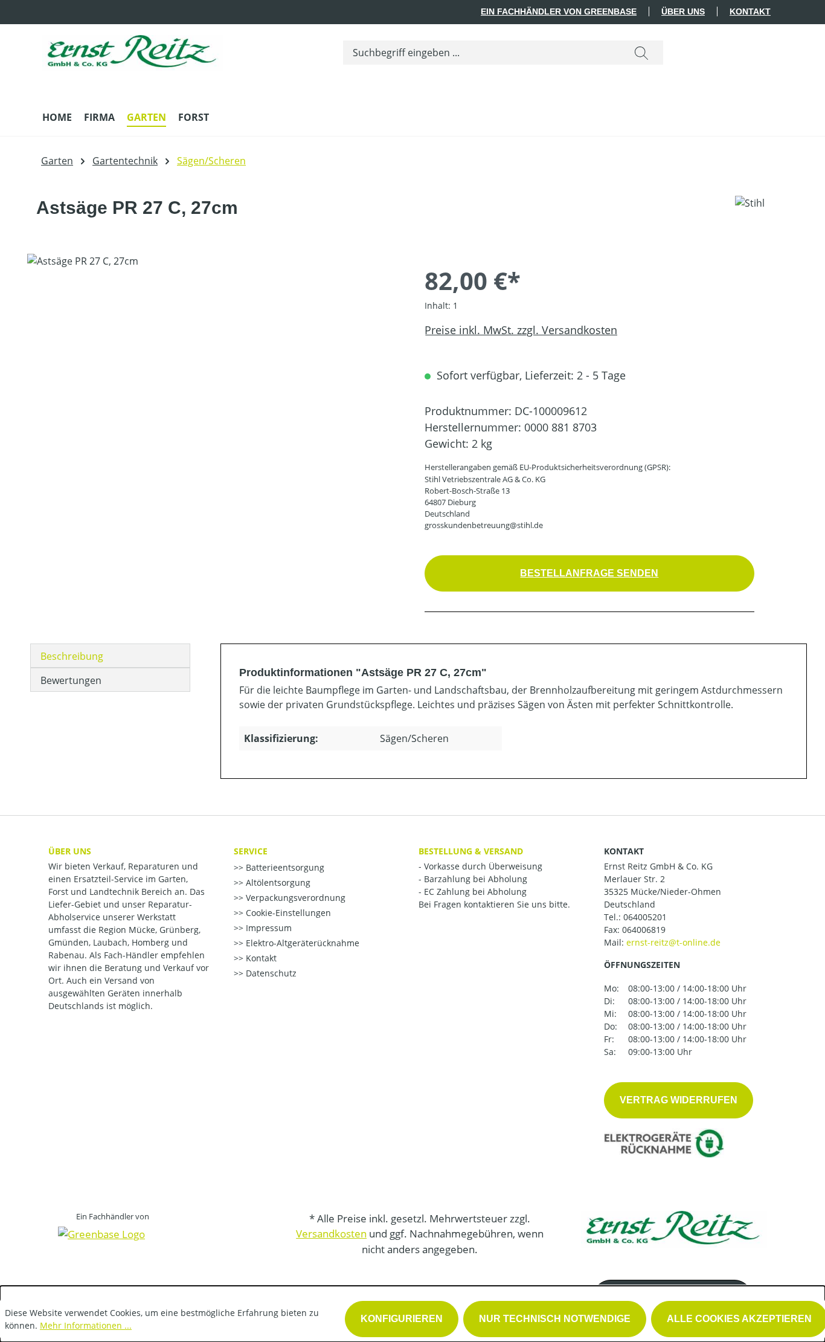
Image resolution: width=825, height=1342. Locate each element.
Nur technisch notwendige (555, 1319)
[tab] (110, 656)
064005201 (645, 917)
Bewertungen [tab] (70, 680)
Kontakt (750, 11)
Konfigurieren (402, 1319)
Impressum (267, 928)
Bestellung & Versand (471, 851)
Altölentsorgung (276, 882)
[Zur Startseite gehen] (132, 50)
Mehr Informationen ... (86, 1325)
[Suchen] (641, 52)
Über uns (683, 11)
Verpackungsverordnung (294, 897)
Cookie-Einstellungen (287, 912)
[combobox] (481, 52)
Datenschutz (270, 973)
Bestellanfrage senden (589, 573)
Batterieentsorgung (283, 867)
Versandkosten (331, 1233)
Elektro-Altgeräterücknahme (301, 943)
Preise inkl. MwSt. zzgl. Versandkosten (521, 330)
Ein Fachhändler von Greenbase (559, 11)
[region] (213, 384)
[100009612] (213, 384)
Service (251, 851)
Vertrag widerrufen (678, 1100)
